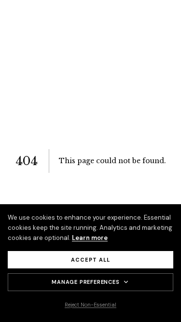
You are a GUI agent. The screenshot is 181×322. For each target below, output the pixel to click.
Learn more (90, 238)
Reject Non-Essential (90, 304)
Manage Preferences (85, 282)
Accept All (90, 259)
